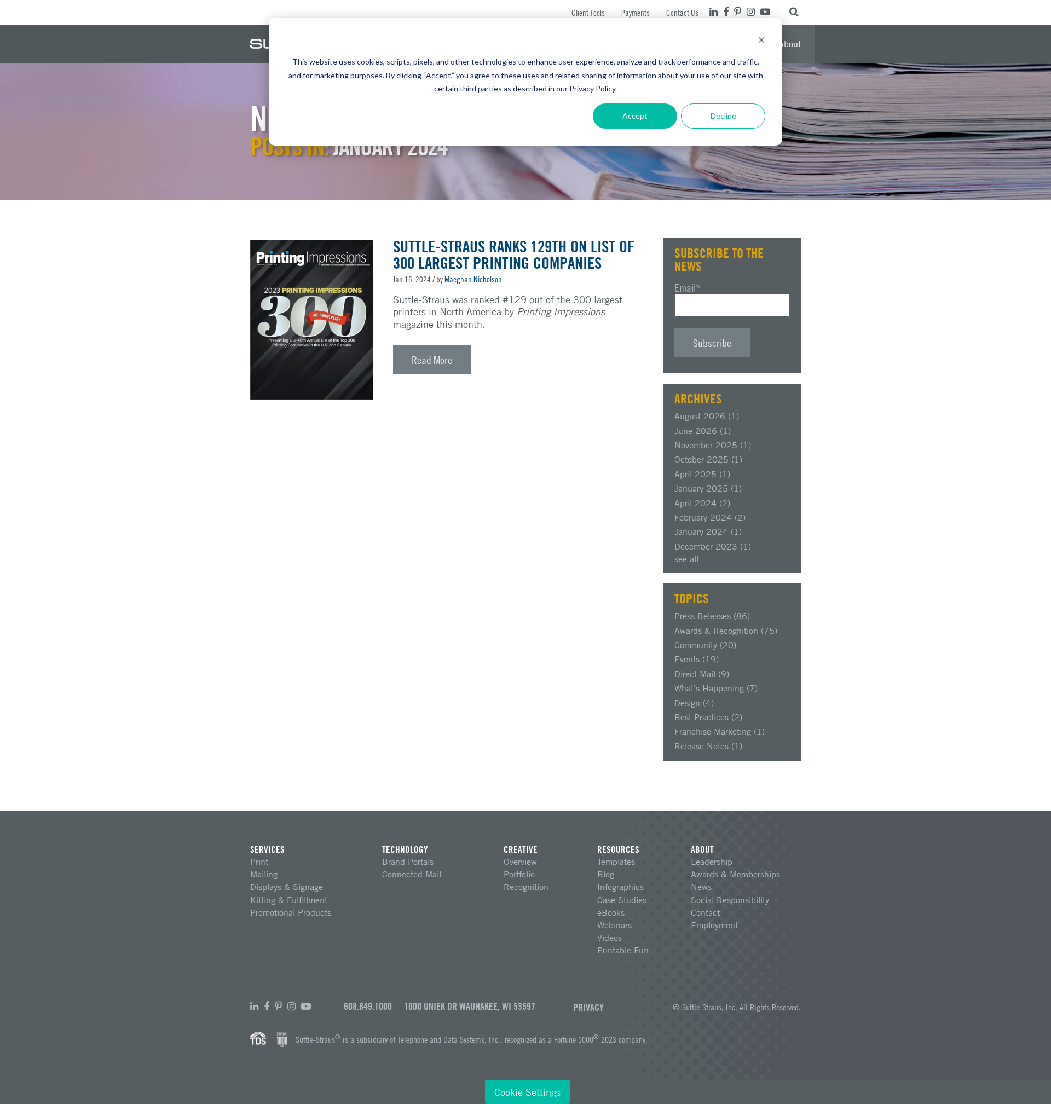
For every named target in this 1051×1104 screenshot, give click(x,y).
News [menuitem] (701, 886)
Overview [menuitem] (520, 861)
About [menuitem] (789, 43)
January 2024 (708, 531)
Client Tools (588, 13)
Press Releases (712, 615)
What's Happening (716, 688)
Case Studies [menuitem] (621, 899)
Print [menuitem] (259, 861)
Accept (635, 115)
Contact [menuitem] (705, 912)
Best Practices (708, 717)
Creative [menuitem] (521, 849)
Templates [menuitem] (616, 861)
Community (705, 644)
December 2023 (712, 546)
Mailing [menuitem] (264, 874)
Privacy (588, 1007)
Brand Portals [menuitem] (408, 861)
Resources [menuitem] (618, 849)
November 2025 (712, 445)
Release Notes (708, 746)
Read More (432, 359)
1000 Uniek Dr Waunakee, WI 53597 (469, 1006)
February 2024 (710, 517)
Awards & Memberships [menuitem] (735, 874)
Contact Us (682, 13)
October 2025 (708, 459)
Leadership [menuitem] (711, 861)
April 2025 (702, 474)
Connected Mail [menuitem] (411, 874)
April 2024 (702, 503)
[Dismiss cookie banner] (761, 41)
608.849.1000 (368, 1006)
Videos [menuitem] (609, 937)
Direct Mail (701, 673)
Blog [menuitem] (605, 874)
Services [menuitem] (267, 849)
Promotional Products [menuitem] (290, 912)
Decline (723, 115)
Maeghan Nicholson (473, 279)
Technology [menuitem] (405, 849)
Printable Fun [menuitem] (623, 950)
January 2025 (708, 488)
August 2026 (706, 416)
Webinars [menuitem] (614, 925)
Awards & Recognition (725, 630)
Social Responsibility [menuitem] (730, 899)
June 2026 (702, 430)
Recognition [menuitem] (526, 886)
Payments (635, 13)
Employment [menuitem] (714, 925)
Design (694, 702)
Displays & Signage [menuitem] (286, 886)
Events (696, 659)
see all (686, 558)
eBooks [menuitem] (611, 912)
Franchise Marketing (719, 731)
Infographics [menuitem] (620, 886)
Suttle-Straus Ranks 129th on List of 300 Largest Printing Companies (513, 254)
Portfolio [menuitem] (519, 874)
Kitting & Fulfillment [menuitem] (288, 899)
